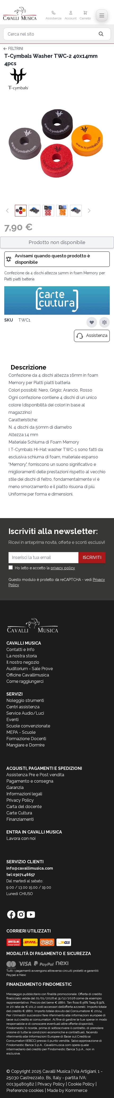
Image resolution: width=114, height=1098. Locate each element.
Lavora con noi (21, 838)
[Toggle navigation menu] (102, 15)
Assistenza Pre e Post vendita (35, 774)
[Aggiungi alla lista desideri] (91, 322)
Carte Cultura (19, 812)
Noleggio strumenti (25, 700)
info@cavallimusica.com (29, 868)
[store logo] (20, 13)
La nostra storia (21, 655)
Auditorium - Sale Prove (29, 668)
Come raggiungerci (24, 681)
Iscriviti (92, 557)
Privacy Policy (20, 800)
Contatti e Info (20, 649)
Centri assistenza (23, 706)
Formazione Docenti (26, 738)
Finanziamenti (20, 819)
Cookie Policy (81, 1084)
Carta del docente (24, 806)
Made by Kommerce (67, 1090)
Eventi (12, 719)
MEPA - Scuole (21, 732)
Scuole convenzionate (28, 725)
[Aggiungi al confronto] (104, 322)
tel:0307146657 (20, 875)
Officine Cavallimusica (27, 675)
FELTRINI (15, 48)
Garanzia (15, 787)
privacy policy (63, 568)
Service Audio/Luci (25, 713)
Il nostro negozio (22, 662)
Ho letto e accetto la (45, 568)
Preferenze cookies (25, 1090)
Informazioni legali (24, 793)
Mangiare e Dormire (25, 745)
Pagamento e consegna (29, 781)
